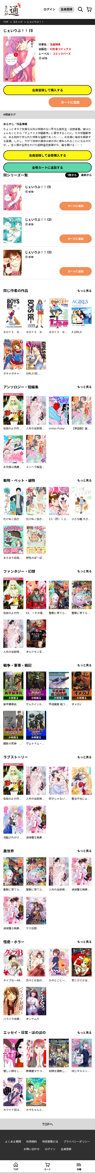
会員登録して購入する (47, 90)
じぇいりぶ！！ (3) (38, 252)
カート (47, 1169)
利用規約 (31, 1141)
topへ (47, 1124)
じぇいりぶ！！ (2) (38, 219)
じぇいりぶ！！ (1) (38, 187)
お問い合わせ (32, 1149)
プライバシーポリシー (76, 1141)
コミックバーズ (62, 53)
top (5, 21)
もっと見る (84, 290)
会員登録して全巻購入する (47, 155)
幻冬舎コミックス (60, 49)
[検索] (80, 9)
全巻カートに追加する (47, 167)
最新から (86, 175)
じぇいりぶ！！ (35, 21)
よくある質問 (13, 1141)
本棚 (79, 1169)
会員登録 (66, 9)
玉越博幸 (55, 44)
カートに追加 (70, 102)
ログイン (49, 9)
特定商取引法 (50, 1141)
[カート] (89, 9)
